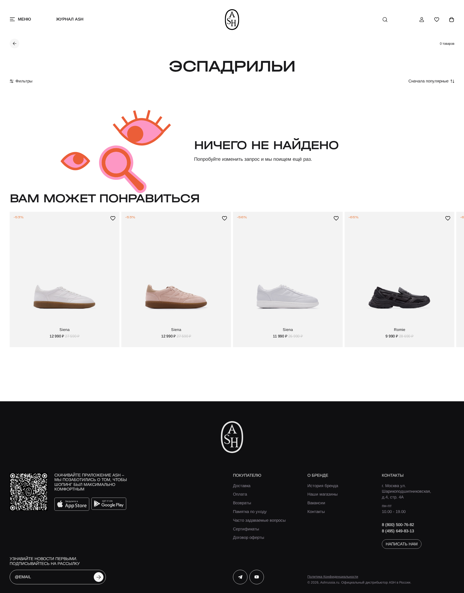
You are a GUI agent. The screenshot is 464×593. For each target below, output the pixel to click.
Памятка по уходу (250, 511)
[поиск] (385, 19)
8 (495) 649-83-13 (398, 531)
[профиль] (421, 19)
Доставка (241, 485)
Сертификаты (246, 529)
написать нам (402, 544)
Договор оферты (248, 537)
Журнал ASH (69, 19)
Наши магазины (322, 494)
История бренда (322, 485)
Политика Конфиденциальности (332, 576)
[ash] (232, 19)
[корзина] (451, 19)
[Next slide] (444, 279)
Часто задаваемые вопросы (259, 520)
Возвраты (242, 503)
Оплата (240, 494)
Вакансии (316, 503)
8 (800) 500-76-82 (398, 524)
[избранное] (436, 19)
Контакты (316, 511)
